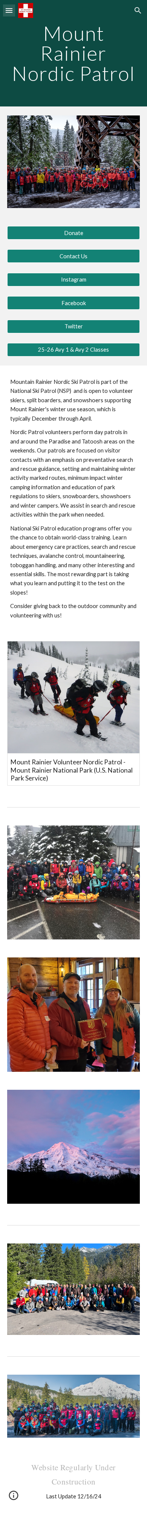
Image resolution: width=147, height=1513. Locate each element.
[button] (9, 10)
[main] (73, 53)
